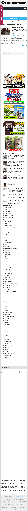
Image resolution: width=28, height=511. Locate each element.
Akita (5, 209)
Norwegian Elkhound (9, 316)
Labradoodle (7, 306)
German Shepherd (8, 281)
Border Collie (7, 234)
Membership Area (8, 312)
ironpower (13, 35)
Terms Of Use (23, 507)
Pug (5, 328)
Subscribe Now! (14, 18)
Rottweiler (6, 333)
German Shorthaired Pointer (10, 283)
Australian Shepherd (8, 217)
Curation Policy (15, 509)
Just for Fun (7, 302)
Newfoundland (7, 314)
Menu (2, 8)
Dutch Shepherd (8, 264)
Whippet (6, 363)
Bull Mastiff (6, 244)
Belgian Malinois (8, 225)
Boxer (5, 240)
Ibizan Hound (7, 297)
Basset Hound (7, 221)
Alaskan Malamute (8, 213)
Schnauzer (6, 339)
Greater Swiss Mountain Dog (10, 291)
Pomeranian (7, 324)
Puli (5, 332)
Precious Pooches (19, 496)
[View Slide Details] (14, 81)
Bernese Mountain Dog (9, 227)
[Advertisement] (14, 13)
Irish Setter (6, 299)
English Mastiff (7, 267)
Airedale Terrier (7, 207)
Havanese (6, 295)
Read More (24, 45)
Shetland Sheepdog (8, 345)
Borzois (6, 236)
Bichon (5, 229)
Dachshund (6, 258)
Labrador (6, 308)
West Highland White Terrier (10, 361)
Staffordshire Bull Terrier (9, 353)
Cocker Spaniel (7, 254)
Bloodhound (7, 231)
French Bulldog (7, 277)
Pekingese (6, 318)
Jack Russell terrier (8, 300)
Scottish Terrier (7, 341)
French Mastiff (7, 279)
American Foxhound (8, 215)
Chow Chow (7, 252)
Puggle (6, 330)
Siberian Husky (7, 351)
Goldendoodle (7, 287)
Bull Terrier (6, 246)
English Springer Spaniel (9, 271)
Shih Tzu (6, 349)
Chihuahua (6, 250)
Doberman (6, 262)
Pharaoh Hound (7, 320)
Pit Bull (6, 322)
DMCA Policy (14, 507)
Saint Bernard (7, 335)
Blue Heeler (6, 232)
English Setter (7, 269)
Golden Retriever (8, 285)
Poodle (6, 326)
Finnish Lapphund (8, 273)
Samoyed (6, 337)
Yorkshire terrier (7, 365)
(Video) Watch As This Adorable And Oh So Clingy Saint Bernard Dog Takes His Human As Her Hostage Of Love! (19, 30)
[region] (14, 81)
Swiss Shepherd (7, 355)
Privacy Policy (5, 507)
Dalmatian (6, 260)
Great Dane (6, 289)
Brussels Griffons (8, 242)
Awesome (6, 219)
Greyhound (6, 293)
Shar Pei (6, 343)
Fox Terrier (6, 275)
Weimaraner (7, 359)
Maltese (6, 310)
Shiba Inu (6, 347)
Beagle (5, 223)
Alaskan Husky (7, 211)
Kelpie (5, 304)
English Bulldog (7, 266)
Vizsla (5, 357)
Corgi (5, 256)
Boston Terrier (7, 238)
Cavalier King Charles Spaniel (10, 248)
